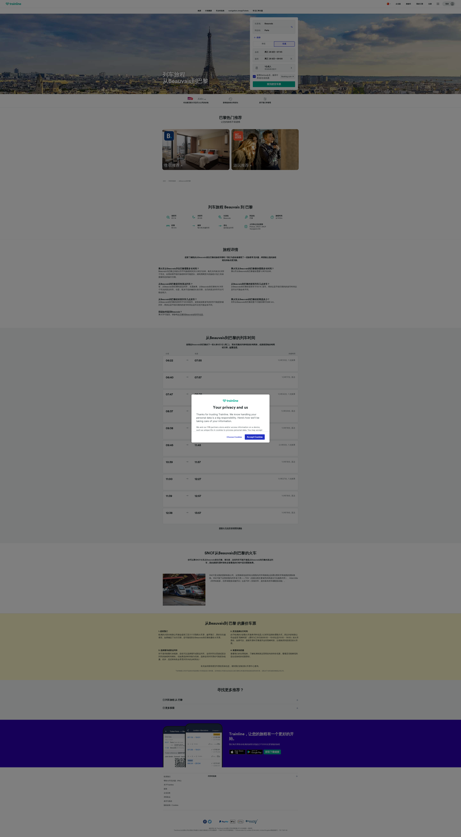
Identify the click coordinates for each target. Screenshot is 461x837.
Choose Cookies (234, 437)
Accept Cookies (255, 437)
